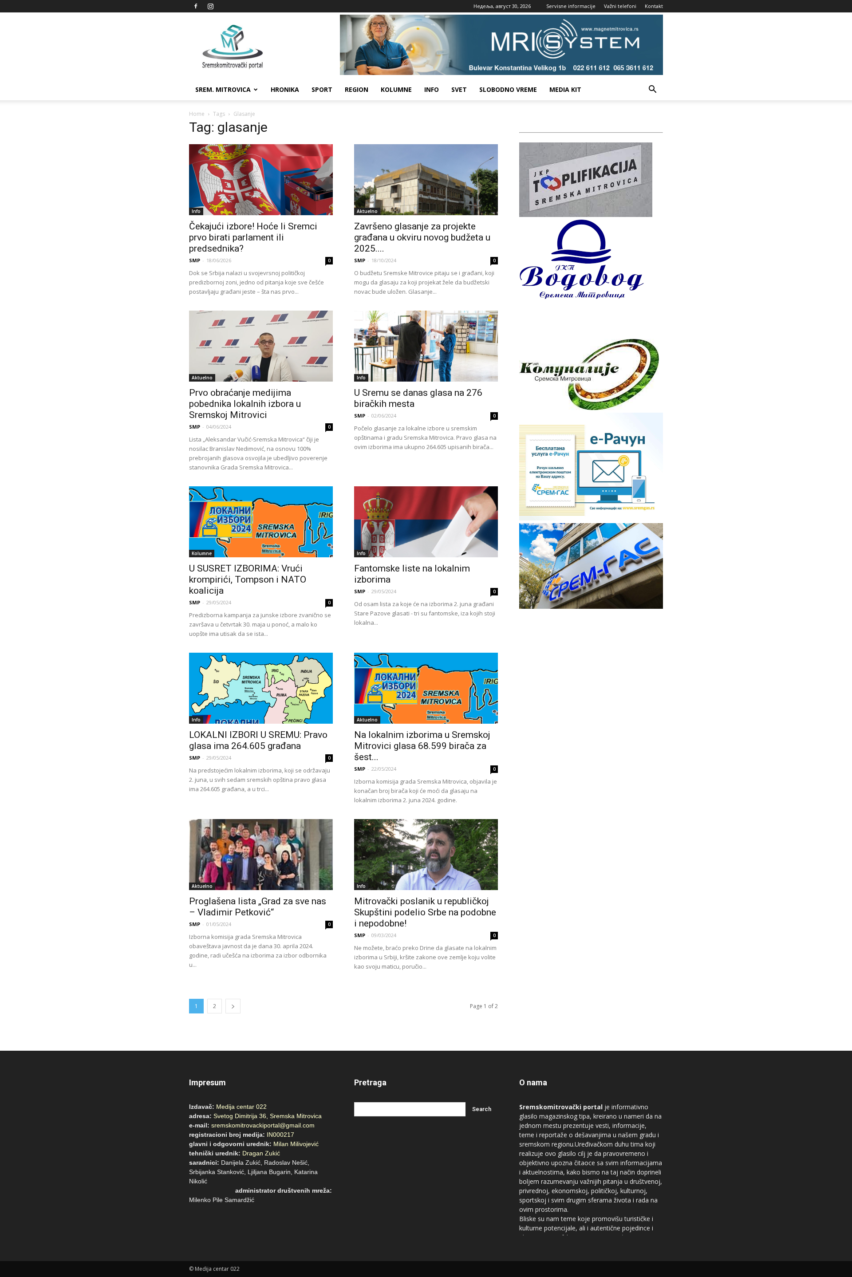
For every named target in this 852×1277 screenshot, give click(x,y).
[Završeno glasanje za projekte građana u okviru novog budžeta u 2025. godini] (426, 179)
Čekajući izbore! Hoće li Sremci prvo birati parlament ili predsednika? (253, 237)
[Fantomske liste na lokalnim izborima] (426, 521)
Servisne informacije (571, 6)
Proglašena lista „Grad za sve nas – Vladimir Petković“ (257, 907)
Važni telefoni (620, 6)
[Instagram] (210, 6)
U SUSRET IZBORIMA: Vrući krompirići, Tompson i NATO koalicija (247, 579)
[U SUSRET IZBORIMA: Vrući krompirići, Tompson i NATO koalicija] (261, 521)
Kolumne (396, 89)
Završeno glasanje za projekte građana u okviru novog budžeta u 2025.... (422, 237)
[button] (652, 89)
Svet (459, 89)
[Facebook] (195, 6)
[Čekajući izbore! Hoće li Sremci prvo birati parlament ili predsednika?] (261, 179)
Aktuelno (367, 211)
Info (431, 89)
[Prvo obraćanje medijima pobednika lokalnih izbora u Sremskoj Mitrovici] (261, 346)
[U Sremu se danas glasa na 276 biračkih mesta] (426, 346)
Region (356, 89)
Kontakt (654, 6)
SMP (194, 260)
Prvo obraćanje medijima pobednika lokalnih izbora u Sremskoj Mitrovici (245, 403)
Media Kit (565, 89)
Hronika (285, 89)
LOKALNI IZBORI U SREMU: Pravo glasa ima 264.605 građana (258, 740)
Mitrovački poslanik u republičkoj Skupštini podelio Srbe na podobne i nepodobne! (425, 912)
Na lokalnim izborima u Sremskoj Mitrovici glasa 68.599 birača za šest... (422, 745)
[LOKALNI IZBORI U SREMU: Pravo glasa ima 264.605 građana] (261, 688)
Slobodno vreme (508, 89)
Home (197, 114)
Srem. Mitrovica (223, 89)
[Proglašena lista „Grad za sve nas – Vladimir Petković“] (261, 854)
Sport (322, 89)
